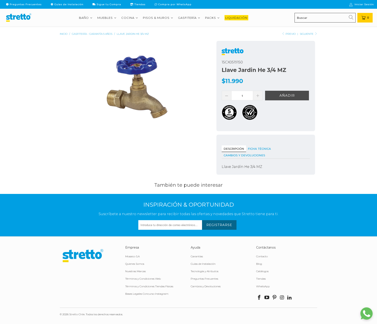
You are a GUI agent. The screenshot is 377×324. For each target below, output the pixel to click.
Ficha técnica (259, 148)
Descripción (234, 148)
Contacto (262, 256)
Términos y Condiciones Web (143, 278)
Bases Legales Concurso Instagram (146, 293)
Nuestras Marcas (135, 271)
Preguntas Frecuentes (25, 4)
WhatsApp (263, 286)
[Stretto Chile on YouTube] (267, 298)
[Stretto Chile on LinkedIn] (289, 298)
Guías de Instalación (68, 4)
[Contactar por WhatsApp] (366, 313)
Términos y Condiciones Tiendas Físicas (149, 286)
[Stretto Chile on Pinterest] (274, 298)
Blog (259, 263)
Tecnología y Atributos (204, 271)
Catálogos (262, 271)
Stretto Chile (77, 314)
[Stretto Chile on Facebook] (259, 298)
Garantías (197, 256)
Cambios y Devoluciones (244, 155)
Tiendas (140, 4)
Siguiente (307, 33)
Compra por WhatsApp (174, 4)
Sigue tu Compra (108, 4)
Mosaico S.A (132, 256)
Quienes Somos (134, 263)
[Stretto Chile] (18, 17)
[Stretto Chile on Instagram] (282, 298)
